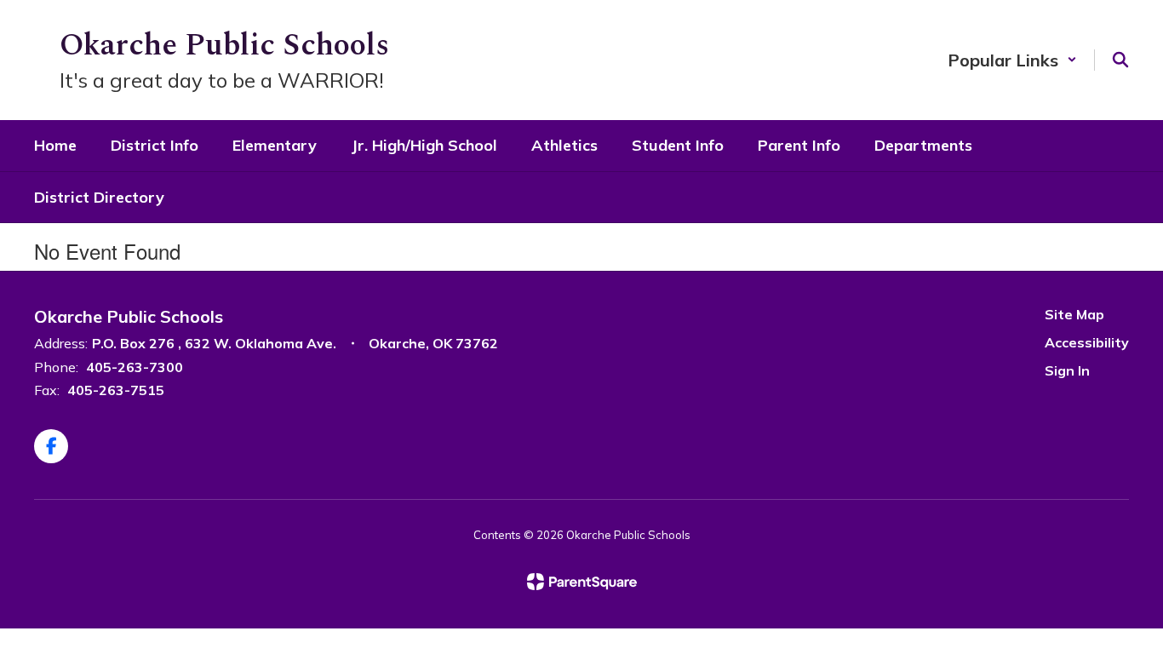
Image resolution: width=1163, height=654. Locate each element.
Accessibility (1087, 342)
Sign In (1067, 370)
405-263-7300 (134, 367)
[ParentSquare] (582, 581)
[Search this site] (1120, 59)
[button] (1012, 60)
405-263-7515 (115, 390)
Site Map (1074, 314)
